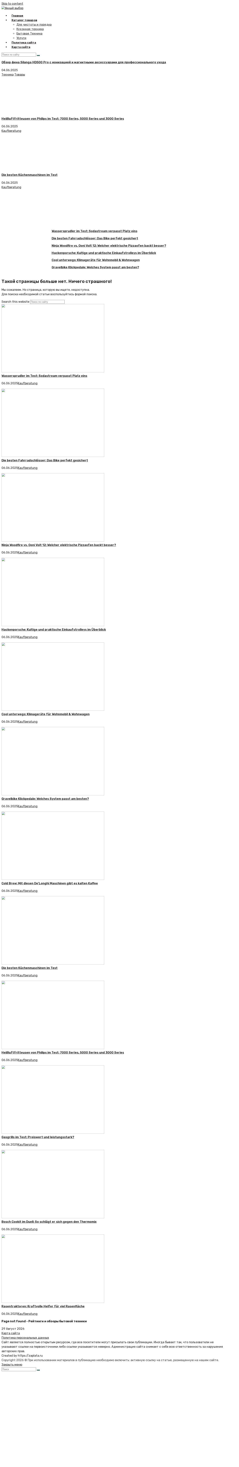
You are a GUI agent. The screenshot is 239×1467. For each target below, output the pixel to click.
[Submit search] (38, 1370)
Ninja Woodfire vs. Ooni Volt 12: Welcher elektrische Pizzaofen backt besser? (99, 245)
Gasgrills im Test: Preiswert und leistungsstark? (37, 1137)
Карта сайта (10, 1333)
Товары (19, 74)
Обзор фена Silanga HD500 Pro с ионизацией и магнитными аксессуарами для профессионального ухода (83, 62)
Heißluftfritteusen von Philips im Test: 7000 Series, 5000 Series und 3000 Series (62, 118)
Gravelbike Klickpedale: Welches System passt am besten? (85, 267)
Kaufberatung (11, 131)
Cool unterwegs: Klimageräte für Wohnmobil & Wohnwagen (86, 260)
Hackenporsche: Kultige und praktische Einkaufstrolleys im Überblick (94, 253)
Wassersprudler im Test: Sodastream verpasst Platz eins (85, 231)
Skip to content (12, 3)
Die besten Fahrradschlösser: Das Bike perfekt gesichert (85, 238)
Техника (7, 74)
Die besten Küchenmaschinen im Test (29, 175)
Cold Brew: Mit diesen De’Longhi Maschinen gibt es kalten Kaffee (49, 883)
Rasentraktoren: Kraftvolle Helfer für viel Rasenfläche (43, 1306)
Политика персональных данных (25, 1337)
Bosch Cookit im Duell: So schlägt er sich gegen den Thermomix (49, 1221)
